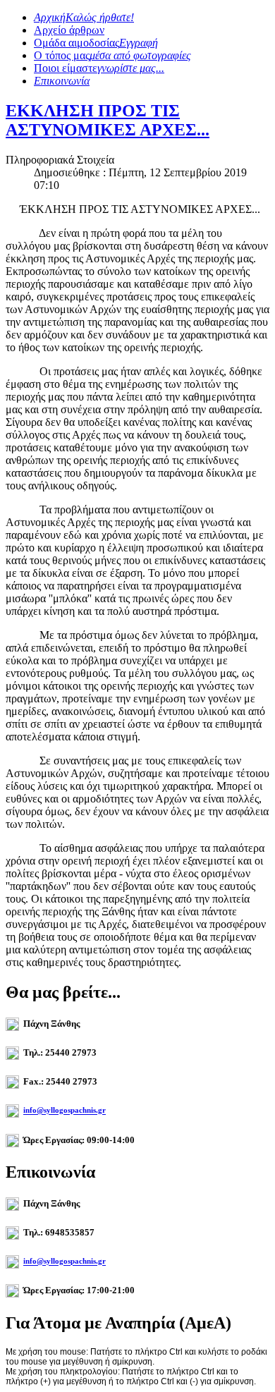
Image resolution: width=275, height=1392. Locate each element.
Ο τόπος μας (112, 55)
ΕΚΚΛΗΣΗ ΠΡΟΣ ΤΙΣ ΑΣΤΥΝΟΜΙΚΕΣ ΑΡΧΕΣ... (107, 120)
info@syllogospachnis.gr (64, 1110)
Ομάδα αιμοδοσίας (96, 43)
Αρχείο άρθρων (69, 30)
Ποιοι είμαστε (99, 68)
